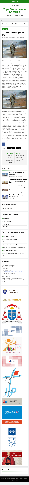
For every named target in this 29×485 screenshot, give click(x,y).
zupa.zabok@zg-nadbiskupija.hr (13, 271)
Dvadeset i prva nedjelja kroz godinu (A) (14, 1)
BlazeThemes (14, 480)
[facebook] (11, 6)
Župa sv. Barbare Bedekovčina (10, 250)
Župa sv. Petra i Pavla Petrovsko (10, 245)
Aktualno (5, 29)
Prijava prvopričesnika (8, 224)
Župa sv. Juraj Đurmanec (8, 236)
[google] (16, 6)
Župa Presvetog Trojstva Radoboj (10, 242)
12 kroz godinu (10, 148)
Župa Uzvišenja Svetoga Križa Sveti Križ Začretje (14, 247)
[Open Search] (25, 19)
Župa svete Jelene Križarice (14, 11)
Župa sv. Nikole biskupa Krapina (10, 239)
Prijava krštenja (6, 218)
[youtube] (18, 6)
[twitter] (14, 6)
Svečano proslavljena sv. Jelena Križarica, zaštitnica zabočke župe (18, 181)
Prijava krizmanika (7, 226)
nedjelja (18, 148)
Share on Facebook (3, 144)
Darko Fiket (6, 37)
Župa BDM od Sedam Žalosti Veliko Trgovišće (13, 253)
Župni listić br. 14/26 (7, 208)
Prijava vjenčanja (7, 221)
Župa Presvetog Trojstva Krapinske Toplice (12, 256)
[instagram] (12, 6)
